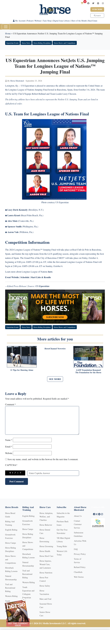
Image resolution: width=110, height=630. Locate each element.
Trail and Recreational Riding (10, 588)
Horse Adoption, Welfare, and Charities (46, 516)
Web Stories (79, 577)
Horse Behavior (46, 524)
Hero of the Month (79, 20)
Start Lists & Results (41, 277)
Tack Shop (47, 20)
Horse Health (45, 551)
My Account (20, 20)
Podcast (30, 20)
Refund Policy (80, 567)
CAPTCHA (11, 464)
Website (8, 453)
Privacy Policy (80, 554)
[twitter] (93, 3)
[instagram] (103, 3)
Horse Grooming (46, 546)
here (50, 271)
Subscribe (97, 9)
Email (8, 446)
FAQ (76, 549)
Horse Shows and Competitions (64, 43)
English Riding (11, 529)
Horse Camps (10, 542)
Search (98, 15)
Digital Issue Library (61, 20)
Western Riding (11, 596)
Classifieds (78, 572)
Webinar (38, 20)
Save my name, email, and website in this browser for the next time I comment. (43, 459)
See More (55, 379)
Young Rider (62, 546)
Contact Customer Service (78, 524)
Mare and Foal (45, 599)
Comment (10, 404)
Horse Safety (45, 585)
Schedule (24, 277)
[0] (82, 3)
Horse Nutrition (46, 572)
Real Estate (92, 20)
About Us (78, 516)
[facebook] (88, 3)
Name (8, 439)
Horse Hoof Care (46, 556)
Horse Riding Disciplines (42, 43)
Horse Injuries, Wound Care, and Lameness (46, 564)
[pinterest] (98, 3)
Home (8, 33)
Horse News (26, 43)
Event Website (12, 277)
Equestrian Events (12, 43)
